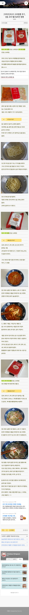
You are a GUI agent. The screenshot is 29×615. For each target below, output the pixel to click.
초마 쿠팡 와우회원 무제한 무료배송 (12, 504)
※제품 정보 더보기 (11, 240)
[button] (26, 3)
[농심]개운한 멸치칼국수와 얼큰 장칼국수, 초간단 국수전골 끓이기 (14, 539)
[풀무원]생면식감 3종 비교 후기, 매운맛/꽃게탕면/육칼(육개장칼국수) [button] (14, 566)
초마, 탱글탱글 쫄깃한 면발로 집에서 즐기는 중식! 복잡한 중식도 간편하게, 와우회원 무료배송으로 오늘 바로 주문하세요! (14, 507)
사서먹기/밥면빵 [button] (4, 23)
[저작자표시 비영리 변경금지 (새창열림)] (25, 530)
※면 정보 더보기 (10, 119)
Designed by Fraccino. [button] (16, 611)
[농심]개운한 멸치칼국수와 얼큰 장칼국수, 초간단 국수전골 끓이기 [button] (14, 573)
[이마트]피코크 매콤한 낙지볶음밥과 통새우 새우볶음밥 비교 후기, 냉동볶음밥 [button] (14, 586)
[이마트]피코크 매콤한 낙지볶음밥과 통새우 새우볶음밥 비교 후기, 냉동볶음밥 (14, 545)
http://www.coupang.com (8, 502)
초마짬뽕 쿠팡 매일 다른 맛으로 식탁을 (9, 516)
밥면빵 (8, 536)
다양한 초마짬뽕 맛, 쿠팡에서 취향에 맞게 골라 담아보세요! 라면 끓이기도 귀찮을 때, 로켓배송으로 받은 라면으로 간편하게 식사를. (9, 519)
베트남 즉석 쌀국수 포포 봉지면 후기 (9, 542)
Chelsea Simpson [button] (14, 4)
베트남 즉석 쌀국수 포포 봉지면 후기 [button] (14, 579)
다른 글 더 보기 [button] (14, 592)
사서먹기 (4, 536)
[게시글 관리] (6, 530)
